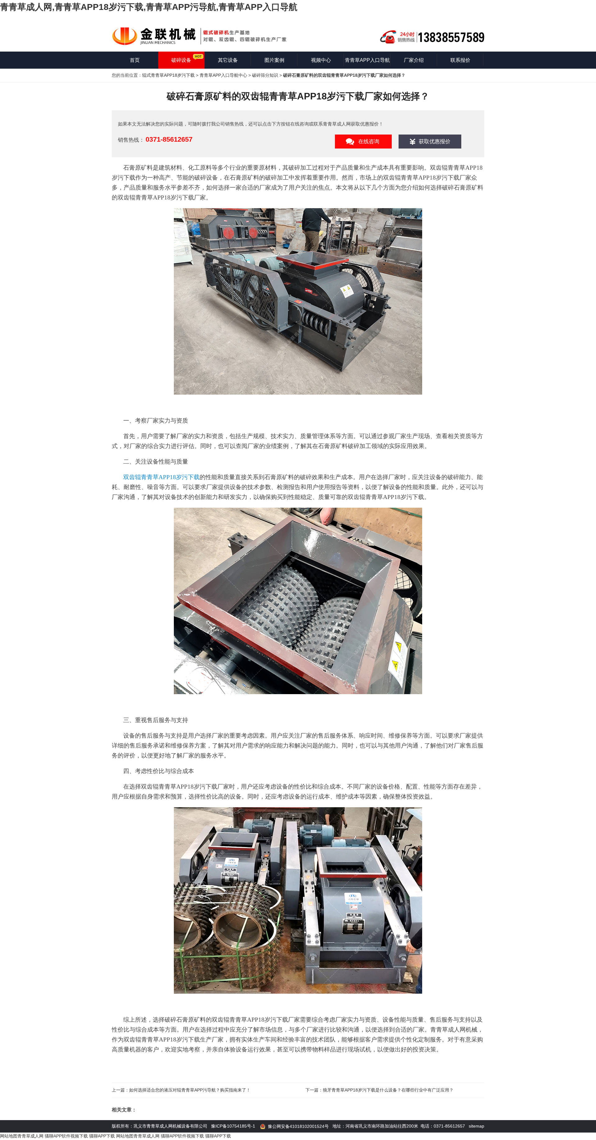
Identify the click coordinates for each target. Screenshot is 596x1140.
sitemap (476, 1126)
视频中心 (321, 60)
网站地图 (8, 1135)
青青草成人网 (30, 1135)
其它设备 (228, 60)
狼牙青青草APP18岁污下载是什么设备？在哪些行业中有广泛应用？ (388, 1089)
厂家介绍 (414, 60)
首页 (135, 60)
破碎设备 (181, 60)
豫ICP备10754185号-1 (233, 1126)
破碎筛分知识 (265, 75)
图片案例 (274, 60)
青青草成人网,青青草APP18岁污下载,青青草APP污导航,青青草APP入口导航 (148, 7)
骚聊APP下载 (102, 1135)
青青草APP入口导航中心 (223, 75)
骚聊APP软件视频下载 (66, 1135)
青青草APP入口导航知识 (367, 63)
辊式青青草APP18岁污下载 (168, 75)
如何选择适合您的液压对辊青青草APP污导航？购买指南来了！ (190, 1089)
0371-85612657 (169, 139)
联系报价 (460, 60)
